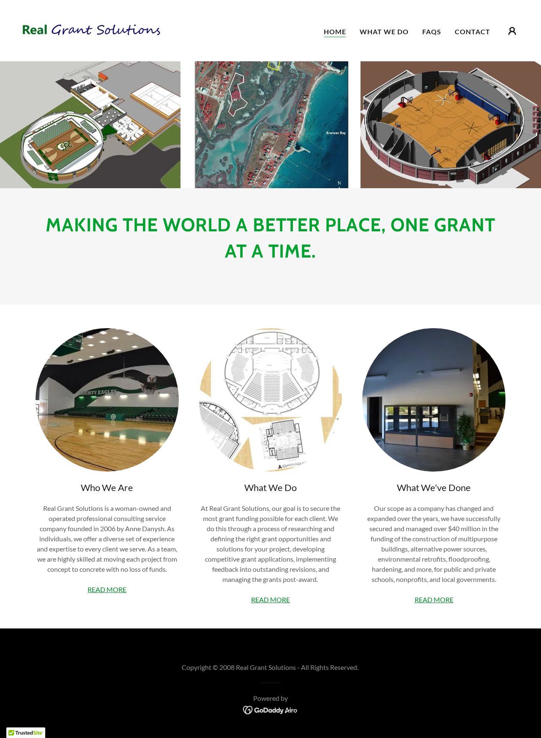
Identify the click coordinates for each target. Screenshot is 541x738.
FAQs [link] (431, 31)
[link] (90, 30)
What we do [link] (384, 31)
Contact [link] (472, 31)
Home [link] (335, 31)
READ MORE (106, 589)
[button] (512, 30)
